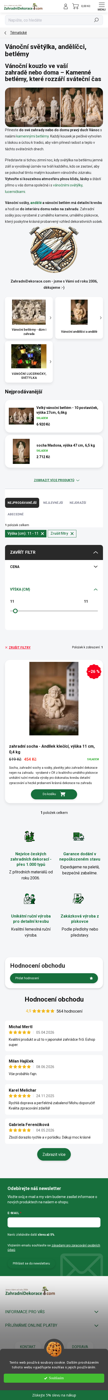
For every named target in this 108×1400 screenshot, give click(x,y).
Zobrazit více (54, 1154)
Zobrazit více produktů (54, 480)
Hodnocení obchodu (54, 999)
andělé (36, 203)
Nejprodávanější (22, 503)
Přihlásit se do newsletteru (31, 1263)
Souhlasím (56, 1378)
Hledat (96, 20)
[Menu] (101, 6)
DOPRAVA (80, 1347)
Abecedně (16, 514)
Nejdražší (78, 503)
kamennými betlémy (32, 136)
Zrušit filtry (20, 647)
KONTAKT (28, 1347)
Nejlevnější (53, 503)
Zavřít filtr (22, 552)
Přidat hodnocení (27, 978)
